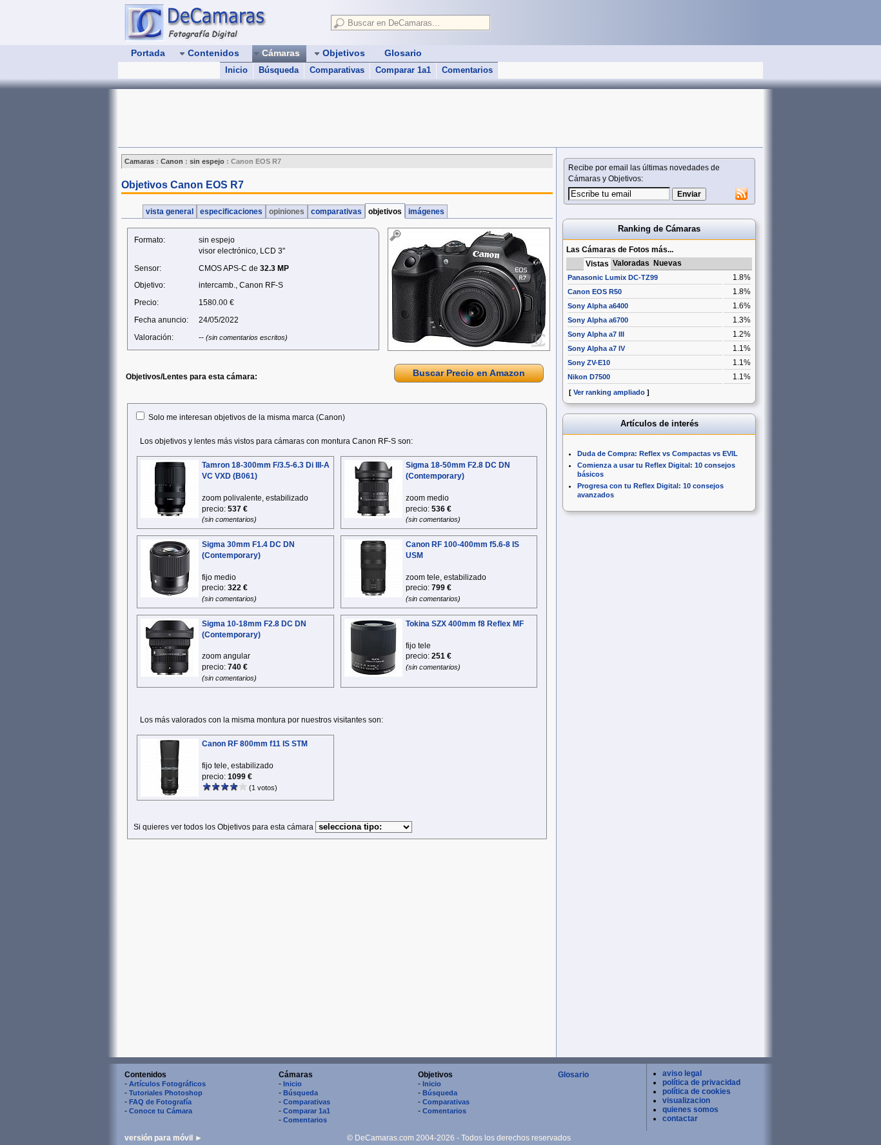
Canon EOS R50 (595, 291)
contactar (680, 1118)
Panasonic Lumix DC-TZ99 (613, 277)
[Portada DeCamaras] (221, 22)
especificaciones (231, 211)
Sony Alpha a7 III (596, 334)
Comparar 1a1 (403, 70)
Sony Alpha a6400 (598, 306)
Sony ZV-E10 (589, 362)
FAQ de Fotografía (160, 1102)
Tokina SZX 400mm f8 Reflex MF (465, 623)
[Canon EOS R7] (468, 289)
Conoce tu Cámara (160, 1111)
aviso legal (682, 1073)
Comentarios (467, 70)
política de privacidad (701, 1082)
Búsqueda (279, 70)
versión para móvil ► (163, 1137)
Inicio (236, 70)
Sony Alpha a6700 (598, 320)
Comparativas (337, 70)
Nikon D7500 (589, 377)
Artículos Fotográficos (167, 1084)
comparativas (336, 211)
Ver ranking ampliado (609, 392)
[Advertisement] (353, 118)
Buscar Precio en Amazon (469, 373)
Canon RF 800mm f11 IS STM (255, 743)
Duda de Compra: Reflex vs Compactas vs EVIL (657, 453)
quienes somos (690, 1109)
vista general (169, 211)
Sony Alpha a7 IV (596, 348)
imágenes (426, 211)
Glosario (573, 1074)
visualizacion (686, 1100)
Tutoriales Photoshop (166, 1093)
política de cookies (696, 1091)
